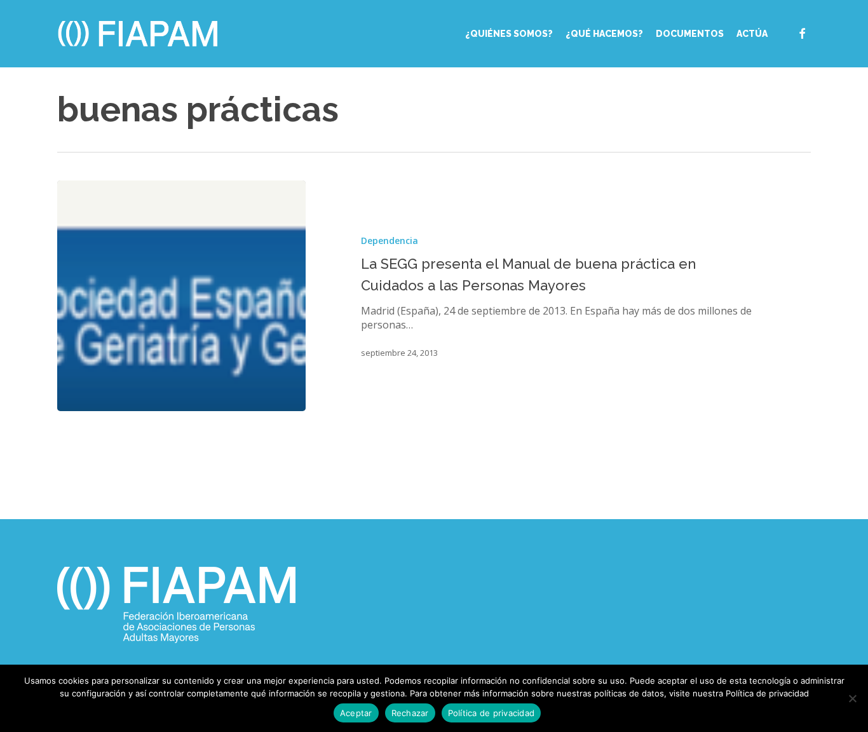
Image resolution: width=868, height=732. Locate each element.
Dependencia (389, 240)
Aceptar (356, 713)
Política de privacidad (491, 713)
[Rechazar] (852, 698)
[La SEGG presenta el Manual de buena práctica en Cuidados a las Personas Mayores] (181, 295)
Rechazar (410, 713)
